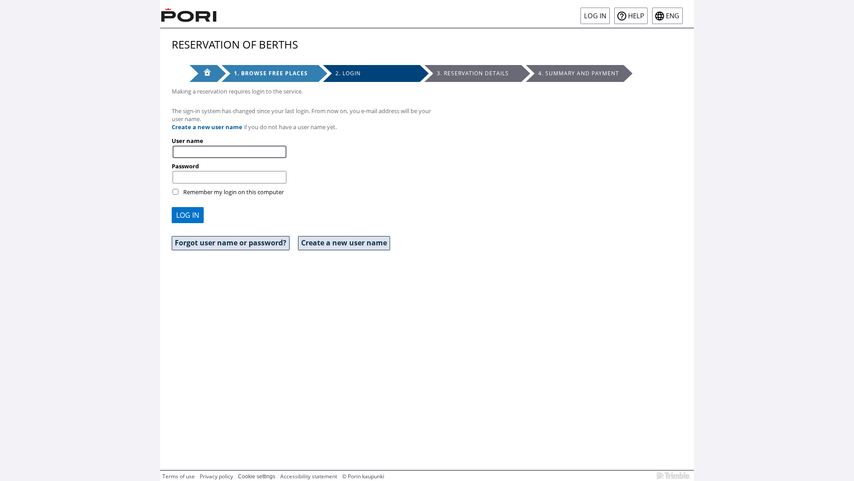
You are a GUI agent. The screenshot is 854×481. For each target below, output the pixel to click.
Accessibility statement (308, 476)
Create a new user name (207, 127)
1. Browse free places (271, 73)
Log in (595, 15)
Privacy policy (216, 476)
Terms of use (178, 476)
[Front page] (203, 73)
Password (185, 166)
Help (636, 15)
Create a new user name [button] (344, 243)
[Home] (189, 14)
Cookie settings (256, 476)
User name (187, 141)
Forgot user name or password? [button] (230, 243)
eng (672, 15)
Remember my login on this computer (233, 192)
